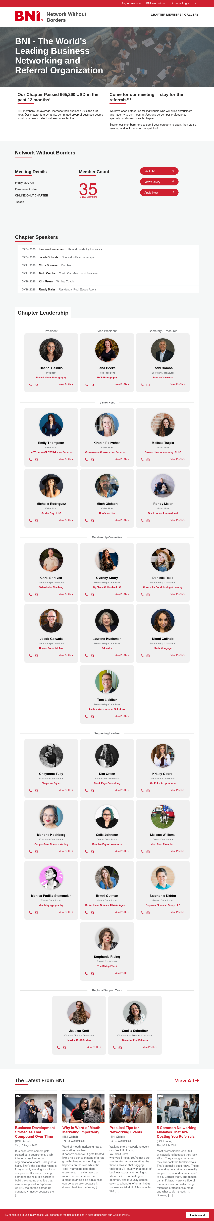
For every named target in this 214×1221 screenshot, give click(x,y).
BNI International (156, 3)
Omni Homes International (163, 513)
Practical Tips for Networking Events (126, 1129)
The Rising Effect (107, 966)
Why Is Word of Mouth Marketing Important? (81, 1129)
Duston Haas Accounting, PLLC (163, 452)
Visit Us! (149, 171)
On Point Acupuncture (163, 783)
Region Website (131, 3)
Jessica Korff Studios (79, 1040)
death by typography (51, 905)
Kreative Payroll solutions (107, 844)
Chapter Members (166, 14)
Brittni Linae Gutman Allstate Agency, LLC (109, 905)
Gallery (191, 14)
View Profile (65, 384)
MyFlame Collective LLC (107, 587)
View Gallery (152, 182)
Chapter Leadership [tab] (43, 312)
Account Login (180, 3)
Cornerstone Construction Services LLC (108, 452)
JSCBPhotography (107, 377)
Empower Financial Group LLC (162, 905)
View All (185, 1080)
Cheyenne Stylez (51, 783)
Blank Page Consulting (107, 783)
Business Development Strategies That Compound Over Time (35, 1131)
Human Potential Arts (51, 648)
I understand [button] (197, 1215)
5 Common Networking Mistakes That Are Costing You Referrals (176, 1131)
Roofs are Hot (107, 513)
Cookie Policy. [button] (121, 1214)
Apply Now (151, 192)
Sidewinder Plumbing (51, 587)
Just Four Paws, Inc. (163, 844)
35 (88, 188)
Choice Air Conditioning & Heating (163, 587)
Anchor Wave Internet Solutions (107, 709)
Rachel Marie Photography (51, 377)
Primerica (107, 648)
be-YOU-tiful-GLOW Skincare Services (51, 452)
